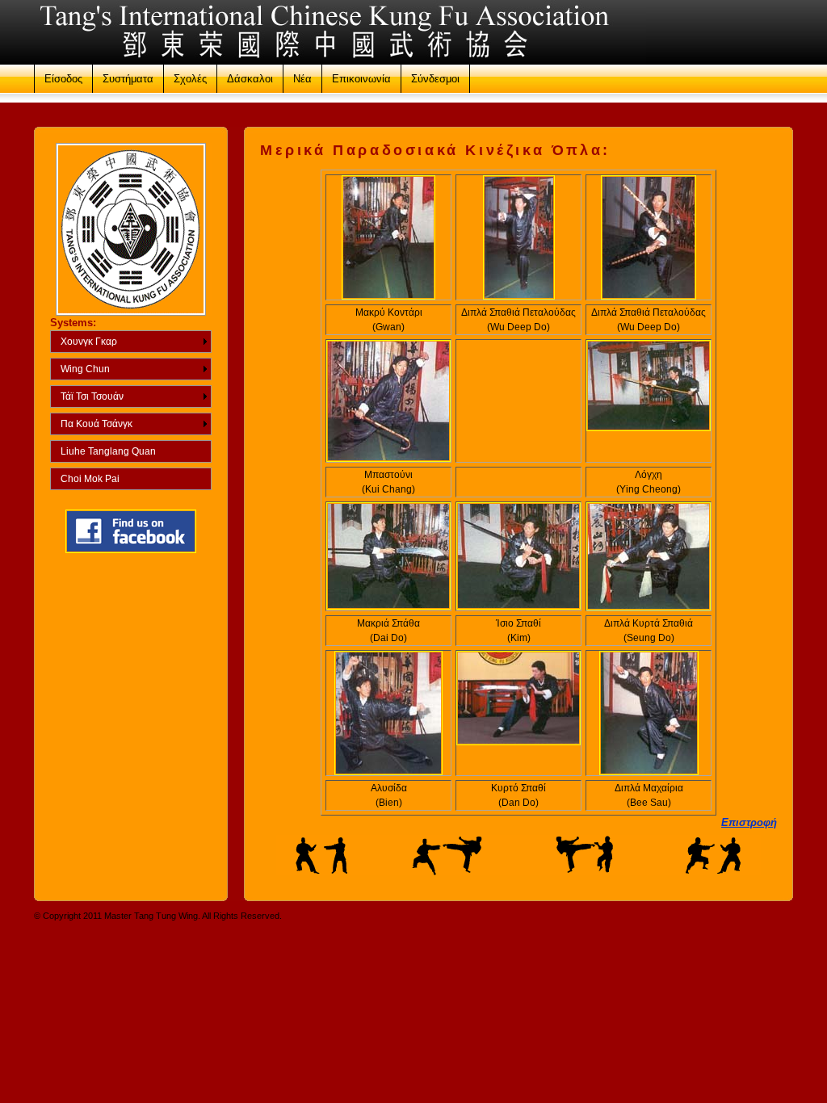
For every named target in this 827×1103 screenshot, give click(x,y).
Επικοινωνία (361, 79)
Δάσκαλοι (250, 79)
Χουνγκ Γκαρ (89, 341)
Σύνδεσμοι (435, 79)
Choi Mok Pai (90, 478)
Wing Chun (85, 369)
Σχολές (190, 79)
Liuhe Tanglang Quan (108, 451)
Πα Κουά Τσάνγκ (96, 424)
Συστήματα (128, 79)
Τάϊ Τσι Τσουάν (92, 396)
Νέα (302, 79)
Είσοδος (63, 79)
